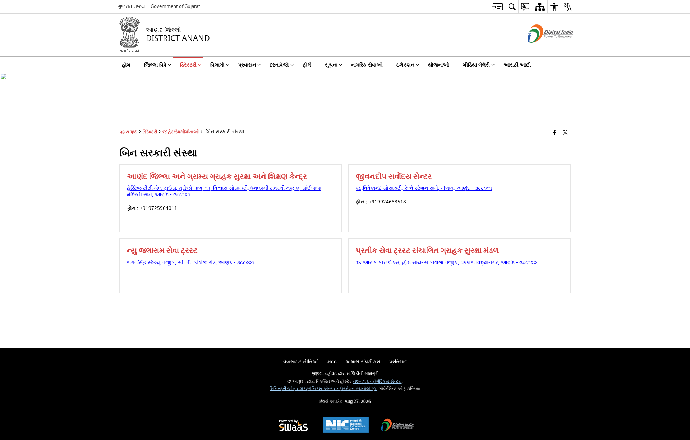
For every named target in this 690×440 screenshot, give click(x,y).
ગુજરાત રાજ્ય (131, 6)
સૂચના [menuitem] (331, 65)
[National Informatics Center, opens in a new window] (345, 425)
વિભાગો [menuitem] (217, 65)
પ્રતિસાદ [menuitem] (398, 362)
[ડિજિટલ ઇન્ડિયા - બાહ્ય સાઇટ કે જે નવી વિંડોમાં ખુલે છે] (541, 49)
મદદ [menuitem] (332, 362)
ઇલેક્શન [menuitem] (405, 65)
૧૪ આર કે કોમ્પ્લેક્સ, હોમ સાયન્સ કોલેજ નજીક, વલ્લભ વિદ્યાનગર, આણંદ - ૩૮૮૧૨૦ (446, 262)
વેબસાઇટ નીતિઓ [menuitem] (301, 362)
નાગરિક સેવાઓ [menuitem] (367, 65)
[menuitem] (497, 6)
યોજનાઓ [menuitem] (438, 65)
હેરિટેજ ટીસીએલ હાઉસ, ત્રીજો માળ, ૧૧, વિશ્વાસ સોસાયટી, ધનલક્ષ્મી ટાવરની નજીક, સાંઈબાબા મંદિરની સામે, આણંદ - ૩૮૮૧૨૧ (224, 191)
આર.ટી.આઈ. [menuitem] (517, 65)
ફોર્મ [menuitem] (307, 65)
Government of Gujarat (175, 6)
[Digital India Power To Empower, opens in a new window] (397, 426)
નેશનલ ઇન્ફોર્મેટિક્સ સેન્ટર (377, 382)
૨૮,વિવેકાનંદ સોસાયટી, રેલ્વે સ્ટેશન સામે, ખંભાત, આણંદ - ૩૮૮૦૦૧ (424, 188)
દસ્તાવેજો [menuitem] (279, 65)
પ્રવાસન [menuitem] (247, 65)
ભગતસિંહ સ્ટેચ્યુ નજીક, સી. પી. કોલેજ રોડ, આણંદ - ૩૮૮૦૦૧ (190, 262)
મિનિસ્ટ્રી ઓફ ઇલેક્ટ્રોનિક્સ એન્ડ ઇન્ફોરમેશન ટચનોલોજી (323, 389)
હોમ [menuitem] (126, 65)
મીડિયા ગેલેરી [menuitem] (476, 65)
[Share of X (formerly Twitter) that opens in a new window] (565, 133)
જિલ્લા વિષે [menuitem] (155, 65)
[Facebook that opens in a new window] (554, 133)
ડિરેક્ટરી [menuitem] (188, 65)
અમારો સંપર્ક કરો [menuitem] (363, 362)
